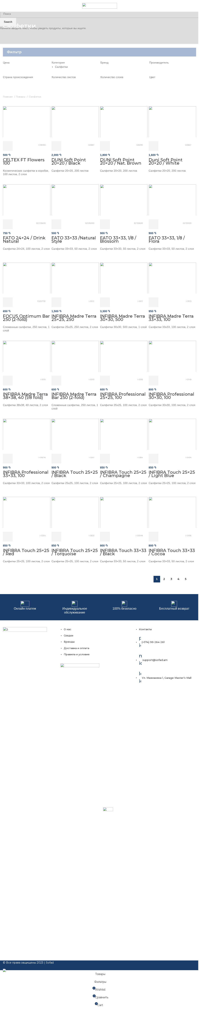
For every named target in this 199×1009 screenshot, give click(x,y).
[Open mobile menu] (4, 6)
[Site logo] (99, 5)
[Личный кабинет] (190, 6)
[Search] (196, 6)
